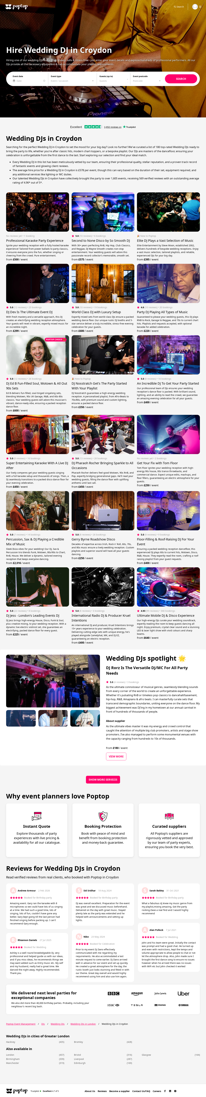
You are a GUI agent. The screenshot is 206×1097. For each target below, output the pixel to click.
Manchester (12, 1063)
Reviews (102, 1091)
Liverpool (79, 1058)
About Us (90, 1091)
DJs (43, 1023)
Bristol (77, 1054)
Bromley (78, 1041)
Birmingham (13, 1058)
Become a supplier (119, 1091)
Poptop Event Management (20, 1023)
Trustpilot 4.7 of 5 (45, 1090)
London (10, 1054)
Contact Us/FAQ (141, 1091)
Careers (157, 1091)
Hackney (10, 1041)
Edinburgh (80, 1063)
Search (180, 6)
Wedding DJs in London (83, 1023)
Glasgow (146, 1054)
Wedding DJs (58, 1023)
